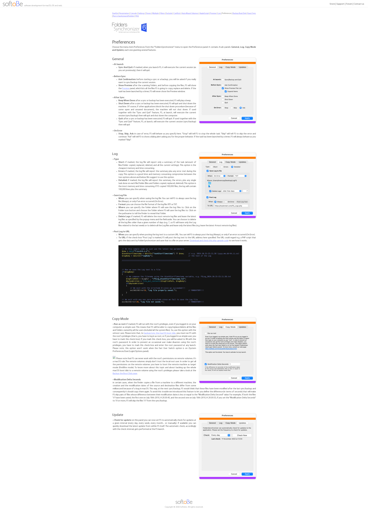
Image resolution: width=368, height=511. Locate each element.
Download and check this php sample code (209, 241)
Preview (125, 89)
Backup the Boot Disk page (125, 374)
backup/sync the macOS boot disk (160, 333)
